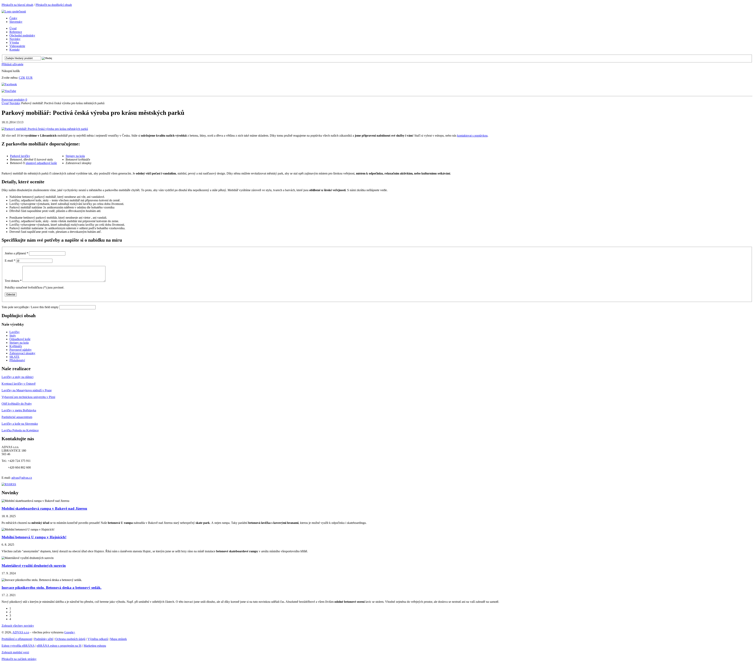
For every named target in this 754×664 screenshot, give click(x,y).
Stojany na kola (75, 156)
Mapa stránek (118, 639)
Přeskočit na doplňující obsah (54, 4)
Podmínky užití (43, 639)
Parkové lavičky (20, 156)
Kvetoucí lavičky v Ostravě (19, 383)
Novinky (14, 103)
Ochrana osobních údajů (70, 639)
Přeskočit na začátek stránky (19, 659)
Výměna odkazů (98, 639)
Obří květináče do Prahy (17, 403)
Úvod (5, 103)
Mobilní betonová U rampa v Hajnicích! (34, 537)
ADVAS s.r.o (20, 632)
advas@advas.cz (21, 477)
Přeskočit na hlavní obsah (17, 4)
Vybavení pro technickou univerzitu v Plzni (28, 397)
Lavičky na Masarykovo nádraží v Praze (27, 390)
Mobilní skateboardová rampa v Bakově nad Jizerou (44, 508)
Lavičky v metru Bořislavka (19, 410)
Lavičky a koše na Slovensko (20, 423)
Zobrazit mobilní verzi (15, 652)
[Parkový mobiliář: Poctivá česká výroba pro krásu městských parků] (45, 129)
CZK (22, 77)
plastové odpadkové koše (41, 163)
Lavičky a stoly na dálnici (17, 377)
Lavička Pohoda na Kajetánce (20, 430)
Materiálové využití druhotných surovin (34, 566)
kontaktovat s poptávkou (472, 135)
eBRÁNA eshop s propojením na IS (59, 645)
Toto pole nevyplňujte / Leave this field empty (30, 307)
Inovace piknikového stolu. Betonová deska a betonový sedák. (52, 587)
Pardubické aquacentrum (17, 417)
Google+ (69, 632)
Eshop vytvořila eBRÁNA (18, 645)
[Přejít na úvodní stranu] (14, 11)
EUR (29, 77)
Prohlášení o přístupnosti (17, 639)
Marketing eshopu (95, 645)
